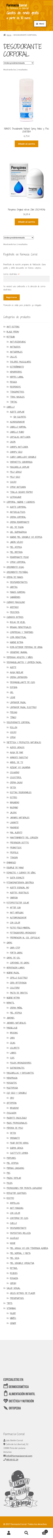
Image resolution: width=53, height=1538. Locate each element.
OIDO (12, 1098)
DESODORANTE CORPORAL (18, 722)
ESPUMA (13, 687)
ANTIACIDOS (15, 346)
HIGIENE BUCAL (13, 972)
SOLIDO (13, 482)
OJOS (12, 1057)
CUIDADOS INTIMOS (15, 617)
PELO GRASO (16, 472)
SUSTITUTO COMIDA (19, 1153)
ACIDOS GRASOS (17, 747)
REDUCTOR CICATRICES (16, 1193)
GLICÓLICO (14, 1238)
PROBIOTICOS (15, 847)
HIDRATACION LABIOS (16, 967)
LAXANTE (14, 822)
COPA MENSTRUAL (18, 637)
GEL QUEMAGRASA (18, 532)
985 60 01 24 (12, 1459)
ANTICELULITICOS (17, 512)
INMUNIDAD (14, 802)
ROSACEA (14, 1278)
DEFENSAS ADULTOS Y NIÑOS (20, 657)
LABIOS (13, 1052)
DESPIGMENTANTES (19, 582)
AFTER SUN (15, 907)
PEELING (13, 712)
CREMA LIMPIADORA (18, 677)
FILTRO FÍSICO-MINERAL (20, 927)
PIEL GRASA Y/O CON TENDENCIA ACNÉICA (29, 1248)
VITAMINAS (11, 1308)
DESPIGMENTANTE (18, 1228)
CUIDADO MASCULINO (16, 602)
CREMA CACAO (16, 782)
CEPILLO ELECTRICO (19, 977)
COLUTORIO (15, 987)
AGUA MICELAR (16, 672)
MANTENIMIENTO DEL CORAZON (24, 837)
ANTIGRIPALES (16, 351)
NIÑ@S (13, 1318)
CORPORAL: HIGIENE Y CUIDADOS (21, 502)
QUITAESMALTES (17, 1067)
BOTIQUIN (11, 336)
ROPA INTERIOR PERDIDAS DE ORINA (26, 647)
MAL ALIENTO (16, 832)
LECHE (12, 697)
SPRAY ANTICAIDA (18, 487)
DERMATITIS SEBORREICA (21, 462)
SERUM (13, 1283)
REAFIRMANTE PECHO (19, 557)
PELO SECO (15, 477)
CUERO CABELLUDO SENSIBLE (23, 457)
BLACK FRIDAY (13, 331)
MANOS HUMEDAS (17, 592)
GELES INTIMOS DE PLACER (22, 1293)
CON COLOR (15, 922)
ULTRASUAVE (15, 497)
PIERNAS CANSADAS (15, 1168)
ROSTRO (10, 1198)
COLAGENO (14, 772)
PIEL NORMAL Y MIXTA (20, 1253)
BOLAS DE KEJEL (17, 622)
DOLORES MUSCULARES (20, 361)
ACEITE (13, 667)
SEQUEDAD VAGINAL (19, 652)
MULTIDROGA (12, 1087)
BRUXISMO (14, 1108)
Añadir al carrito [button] (26, 143)
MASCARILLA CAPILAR (19, 467)
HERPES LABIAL (17, 377)
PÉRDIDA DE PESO (15, 1128)
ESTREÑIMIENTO (17, 366)
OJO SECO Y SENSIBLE (17, 1093)
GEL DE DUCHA (17, 527)
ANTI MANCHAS (16, 1208)
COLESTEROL (16, 777)
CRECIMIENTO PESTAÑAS (17, 572)
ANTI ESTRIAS (13, 326)
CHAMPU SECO (16, 452)
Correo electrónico (11, 274)
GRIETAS (14, 587)
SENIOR (13, 1323)
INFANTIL (10, 1002)
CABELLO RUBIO (17, 432)
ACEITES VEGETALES (19, 892)
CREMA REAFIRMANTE (19, 522)
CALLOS (13, 356)
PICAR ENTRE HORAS (19, 1143)
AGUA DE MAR (16, 752)
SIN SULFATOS (19, 416)
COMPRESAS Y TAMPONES (21, 632)
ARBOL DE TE (16, 762)
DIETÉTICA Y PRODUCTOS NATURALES (24, 742)
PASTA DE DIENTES (19, 992)
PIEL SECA (14, 1258)
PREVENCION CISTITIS (19, 842)
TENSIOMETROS (17, 391)
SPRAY (13, 737)
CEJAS (12, 1042)
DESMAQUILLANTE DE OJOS (22, 682)
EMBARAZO (11, 862)
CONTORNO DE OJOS (19, 1218)
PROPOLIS (14, 852)
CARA (12, 1037)
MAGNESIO (14, 827)
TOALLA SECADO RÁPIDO (21, 492)
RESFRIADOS (15, 386)
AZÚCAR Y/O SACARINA (20, 767)
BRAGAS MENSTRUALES (20, 627)
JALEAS (13, 812)
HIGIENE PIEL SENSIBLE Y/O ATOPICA (26, 537)
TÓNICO (13, 717)
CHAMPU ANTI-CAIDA (19, 447)
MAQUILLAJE (12, 1027)
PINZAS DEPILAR (14, 1178)
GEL (12, 692)
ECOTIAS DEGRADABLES (21, 792)
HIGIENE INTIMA (16, 642)
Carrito (41, 1530)
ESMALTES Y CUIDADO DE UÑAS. (21, 872)
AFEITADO (14, 607)
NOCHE (12, 1243)
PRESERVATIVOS (17, 1298)
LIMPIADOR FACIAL (18, 702)
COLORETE (14, 1048)
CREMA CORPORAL (18, 517)
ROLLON (13, 727)
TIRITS (9, 1303)
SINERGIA (14, 897)
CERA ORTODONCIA (18, 982)
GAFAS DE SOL (13, 957)
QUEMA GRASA (16, 1148)
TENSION (14, 857)
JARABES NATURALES (19, 817)
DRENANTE (15, 1138)
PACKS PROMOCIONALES (17, 1123)
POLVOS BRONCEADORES (20, 1062)
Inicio (9, 35)
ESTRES (13, 797)
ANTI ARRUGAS (17, 912)
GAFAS (9, 942)
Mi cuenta (9, 1533)
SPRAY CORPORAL (18, 562)
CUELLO (13, 1223)
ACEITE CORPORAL (18, 507)
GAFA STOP (15, 947)
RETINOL (14, 1268)
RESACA (13, 382)
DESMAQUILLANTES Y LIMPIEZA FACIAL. (24, 662)
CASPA (12, 441)
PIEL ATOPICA (16, 547)
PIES (8, 1173)
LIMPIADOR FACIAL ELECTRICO (23, 707)
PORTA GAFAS (16, 952)
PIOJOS (10, 1183)
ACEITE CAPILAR (17, 411)
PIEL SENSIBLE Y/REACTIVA (22, 1263)
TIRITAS (13, 402)
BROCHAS (14, 1032)
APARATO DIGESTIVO (19, 757)
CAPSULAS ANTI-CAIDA (20, 437)
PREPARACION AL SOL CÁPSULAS (25, 937)
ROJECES (14, 1273)
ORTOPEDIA (11, 1103)
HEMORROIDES (16, 371)
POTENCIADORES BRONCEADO (23, 932)
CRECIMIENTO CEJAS (15, 567)
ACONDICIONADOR (17, 422)
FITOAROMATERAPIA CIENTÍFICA (20, 882)
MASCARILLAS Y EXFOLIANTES (20, 1073)
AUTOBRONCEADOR (18, 917)
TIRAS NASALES (17, 396)
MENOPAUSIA (12, 1078)
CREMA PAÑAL (16, 1007)
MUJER (13, 1313)
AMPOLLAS (15, 1203)
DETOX (13, 787)
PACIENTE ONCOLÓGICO (17, 1118)
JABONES (10, 1017)
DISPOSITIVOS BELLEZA (20, 1233)
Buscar (26, 1533)
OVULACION (11, 1112)
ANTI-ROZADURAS (18, 341)
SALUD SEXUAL (13, 1288)
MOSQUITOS (12, 1082)
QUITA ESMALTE (17, 877)
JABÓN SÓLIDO (16, 542)
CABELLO (11, 407)
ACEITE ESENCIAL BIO (19, 887)
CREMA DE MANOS (15, 577)
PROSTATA (14, 612)
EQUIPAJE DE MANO (15, 867)
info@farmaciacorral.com (19, 1455)
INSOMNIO (14, 807)
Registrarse (11, 297)
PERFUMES (11, 1158)
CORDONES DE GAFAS (19, 962)
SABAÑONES (15, 597)
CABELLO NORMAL (18, 427)
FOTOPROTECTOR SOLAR (18, 902)
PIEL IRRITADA (16, 552)
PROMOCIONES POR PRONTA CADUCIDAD (24, 1188)
